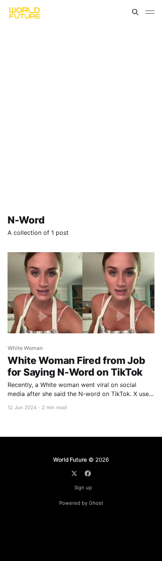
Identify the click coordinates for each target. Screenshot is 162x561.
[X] (74, 473)
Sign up (83, 487)
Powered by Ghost (81, 503)
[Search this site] (135, 12)
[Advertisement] (81, 109)
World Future (70, 459)
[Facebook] (88, 473)
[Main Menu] (150, 12)
